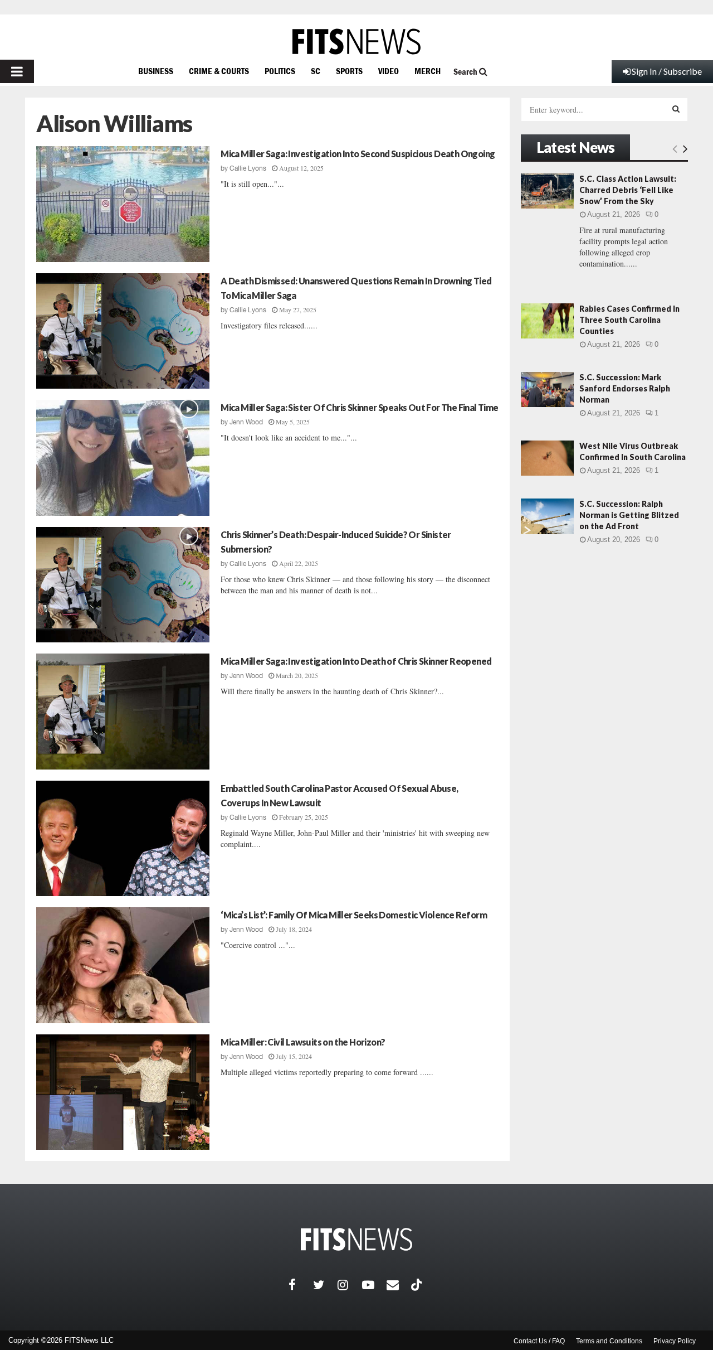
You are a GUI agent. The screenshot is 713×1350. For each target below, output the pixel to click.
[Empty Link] (675, 148)
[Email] (399, 1284)
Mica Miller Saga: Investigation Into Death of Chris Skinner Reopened (356, 661)
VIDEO (388, 71)
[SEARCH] (676, 109)
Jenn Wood (246, 422)
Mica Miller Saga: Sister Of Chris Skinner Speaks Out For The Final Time (359, 407)
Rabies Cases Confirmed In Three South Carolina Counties (629, 320)
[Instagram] (350, 1284)
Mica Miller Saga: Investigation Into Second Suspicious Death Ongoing (358, 153)
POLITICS (280, 71)
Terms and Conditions (609, 1341)
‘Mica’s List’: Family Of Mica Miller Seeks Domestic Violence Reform (354, 914)
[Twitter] (325, 1284)
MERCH (427, 71)
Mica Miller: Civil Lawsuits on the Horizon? (303, 1042)
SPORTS (349, 71)
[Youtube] (374, 1284)
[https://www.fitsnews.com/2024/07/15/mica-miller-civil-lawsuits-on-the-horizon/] (122, 1092)
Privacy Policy (674, 1341)
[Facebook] (301, 1284)
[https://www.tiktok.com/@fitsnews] (417, 1284)
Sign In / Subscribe (667, 71)
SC (315, 71)
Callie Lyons (247, 168)
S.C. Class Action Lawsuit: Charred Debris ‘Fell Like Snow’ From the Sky (627, 190)
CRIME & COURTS (219, 71)
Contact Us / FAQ (539, 1341)
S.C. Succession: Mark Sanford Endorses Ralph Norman (624, 388)
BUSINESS (155, 71)
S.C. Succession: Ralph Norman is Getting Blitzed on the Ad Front (629, 515)
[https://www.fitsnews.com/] (356, 41)
